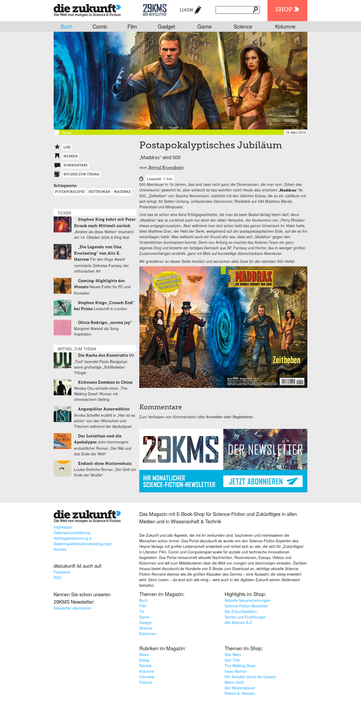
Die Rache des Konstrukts (103, 355)
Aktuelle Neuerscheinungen (248, 600)
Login (186, 10)
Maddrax (122, 192)
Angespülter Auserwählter (104, 409)
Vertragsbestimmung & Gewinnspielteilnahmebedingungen (83, 540)
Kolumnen (147, 633)
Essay (144, 660)
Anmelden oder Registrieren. (230, 416)
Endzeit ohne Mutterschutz (105, 464)
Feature (145, 682)
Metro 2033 (234, 682)
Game (204, 26)
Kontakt (60, 549)
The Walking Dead (240, 665)
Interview (146, 676)
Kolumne (285, 26)
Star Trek (232, 660)
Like (67, 147)
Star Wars (233, 654)
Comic (99, 26)
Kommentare (75, 165)
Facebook (62, 572)
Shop (283, 10)
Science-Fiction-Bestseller (246, 605)
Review (145, 665)
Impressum (63, 527)
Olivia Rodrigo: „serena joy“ (105, 323)
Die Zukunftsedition (241, 611)
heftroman (99, 192)
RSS (57, 577)
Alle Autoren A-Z (238, 622)
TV (141, 611)
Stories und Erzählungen (245, 617)
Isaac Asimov (236, 671)
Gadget (166, 26)
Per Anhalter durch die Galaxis (250, 676)
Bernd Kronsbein (166, 168)
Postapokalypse (70, 192)
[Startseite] (87, 9)
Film (132, 26)
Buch (66, 26)
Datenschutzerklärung (72, 532)
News (144, 654)
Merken (70, 156)
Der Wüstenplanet (240, 687)
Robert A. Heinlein (240, 693)
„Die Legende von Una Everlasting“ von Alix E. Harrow (97, 253)
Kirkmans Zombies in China (105, 382)
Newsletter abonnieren (72, 608)
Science (243, 26)
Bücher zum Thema (81, 174)
